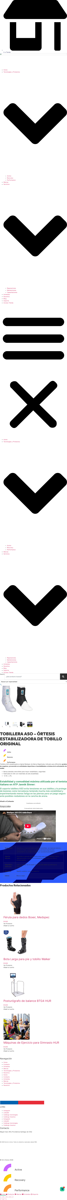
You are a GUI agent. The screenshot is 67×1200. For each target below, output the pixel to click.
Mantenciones (11, 290)
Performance (11, 180)
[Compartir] (8, 1197)
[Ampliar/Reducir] (1, 1197)
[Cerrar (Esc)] (11, 1197)
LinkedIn (6, 1113)
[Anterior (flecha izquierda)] (1, 1199)
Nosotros (6, 296)
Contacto (6, 1064)
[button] (33, 371)
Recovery (10, 178)
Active (9, 176)
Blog (4, 298)
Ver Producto (7, 923)
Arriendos (6, 294)
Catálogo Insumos (9, 1117)
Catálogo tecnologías (10, 1115)
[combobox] (32, 676)
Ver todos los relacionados (33, 1055)
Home (5, 70)
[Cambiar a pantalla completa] (4, 1197)
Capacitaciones (12, 292)
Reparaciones (11, 288)
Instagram (6, 1110)
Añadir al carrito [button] (8, 926)
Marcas (5, 182)
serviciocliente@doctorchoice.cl (10, 1138)
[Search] (63, 676)
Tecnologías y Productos (11, 1071)
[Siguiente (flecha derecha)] (4, 1199)
